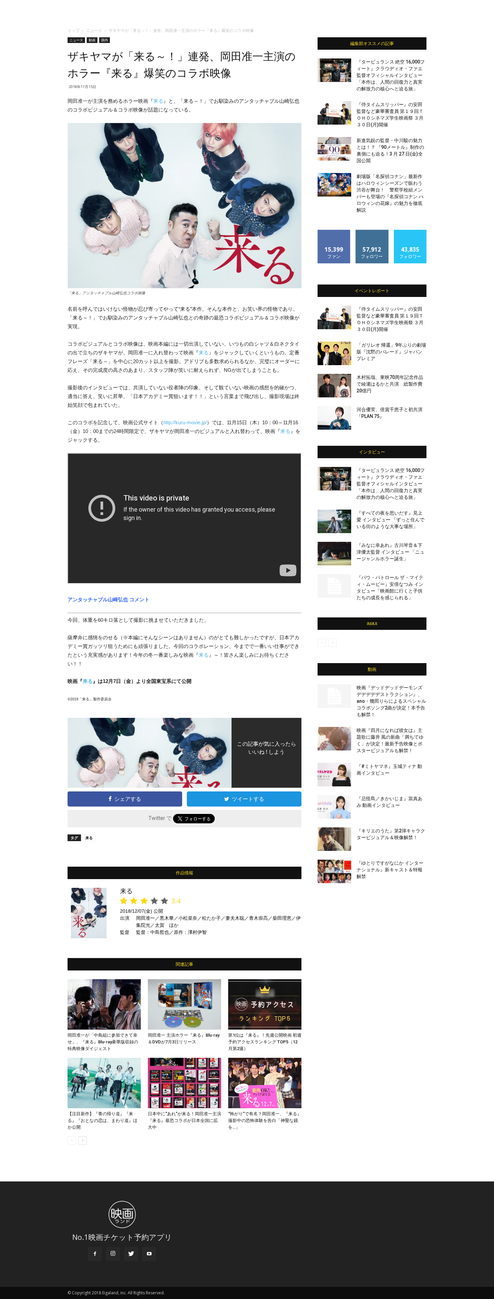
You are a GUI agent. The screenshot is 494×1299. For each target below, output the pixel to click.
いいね (334, 232)
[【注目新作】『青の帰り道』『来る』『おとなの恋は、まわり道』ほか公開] (104, 1083)
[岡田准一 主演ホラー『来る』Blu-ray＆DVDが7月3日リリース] (184, 1004)
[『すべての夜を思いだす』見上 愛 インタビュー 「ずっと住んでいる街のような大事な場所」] (334, 521)
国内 (104, 40)
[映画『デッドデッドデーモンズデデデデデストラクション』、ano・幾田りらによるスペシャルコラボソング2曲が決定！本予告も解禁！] (334, 696)
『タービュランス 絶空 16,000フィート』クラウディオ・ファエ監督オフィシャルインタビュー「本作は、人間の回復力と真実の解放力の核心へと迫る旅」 (391, 75)
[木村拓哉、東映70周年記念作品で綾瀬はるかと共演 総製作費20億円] (334, 385)
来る (158, 101)
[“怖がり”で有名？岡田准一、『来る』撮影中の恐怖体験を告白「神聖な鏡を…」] (264, 1083)
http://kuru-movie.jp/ (185, 422)
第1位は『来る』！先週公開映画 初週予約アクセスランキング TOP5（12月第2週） (264, 1042)
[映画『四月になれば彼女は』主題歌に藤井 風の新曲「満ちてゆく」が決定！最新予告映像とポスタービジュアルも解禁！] (334, 738)
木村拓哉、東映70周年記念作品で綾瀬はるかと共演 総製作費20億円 (390, 384)
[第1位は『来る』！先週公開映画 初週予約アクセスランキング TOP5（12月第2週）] (264, 1004)
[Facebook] (94, 1254)
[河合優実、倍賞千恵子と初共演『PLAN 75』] (334, 418)
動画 (92, 40)
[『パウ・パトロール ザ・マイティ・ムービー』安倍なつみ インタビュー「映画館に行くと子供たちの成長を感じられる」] (334, 586)
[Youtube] (149, 1254)
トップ (74, 30)
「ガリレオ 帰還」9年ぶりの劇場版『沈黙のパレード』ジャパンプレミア (391, 351)
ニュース (94, 30)
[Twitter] (131, 1254)
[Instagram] (113, 1254)
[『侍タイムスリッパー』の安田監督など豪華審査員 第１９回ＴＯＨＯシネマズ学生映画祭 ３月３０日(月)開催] (334, 113)
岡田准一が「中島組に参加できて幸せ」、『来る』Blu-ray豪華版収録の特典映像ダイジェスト (103, 1042)
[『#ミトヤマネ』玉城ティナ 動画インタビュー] (334, 774)
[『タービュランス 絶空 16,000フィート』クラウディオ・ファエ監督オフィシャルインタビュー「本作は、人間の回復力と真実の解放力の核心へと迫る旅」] (334, 70)
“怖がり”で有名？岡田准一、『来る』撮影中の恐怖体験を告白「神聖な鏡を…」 (264, 1120)
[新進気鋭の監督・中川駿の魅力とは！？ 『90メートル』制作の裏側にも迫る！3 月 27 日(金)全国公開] (334, 149)
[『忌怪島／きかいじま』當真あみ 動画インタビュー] (334, 807)
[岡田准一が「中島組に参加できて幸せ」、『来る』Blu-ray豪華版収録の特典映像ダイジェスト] (104, 1004)
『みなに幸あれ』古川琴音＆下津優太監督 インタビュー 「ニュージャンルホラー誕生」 (390, 552)
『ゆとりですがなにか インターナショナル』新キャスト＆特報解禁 (390, 869)
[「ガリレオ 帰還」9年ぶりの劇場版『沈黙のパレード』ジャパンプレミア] (334, 353)
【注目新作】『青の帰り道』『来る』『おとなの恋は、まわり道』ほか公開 (102, 1120)
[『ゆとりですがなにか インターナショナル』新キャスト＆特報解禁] (334, 871)
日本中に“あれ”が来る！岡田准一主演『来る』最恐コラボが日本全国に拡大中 (184, 1120)
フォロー (372, 232)
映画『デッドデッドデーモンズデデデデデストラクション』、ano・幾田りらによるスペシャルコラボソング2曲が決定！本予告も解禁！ (391, 701)
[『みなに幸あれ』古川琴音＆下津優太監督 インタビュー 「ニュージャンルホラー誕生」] (334, 553)
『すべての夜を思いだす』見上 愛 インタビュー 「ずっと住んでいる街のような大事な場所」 (390, 519)
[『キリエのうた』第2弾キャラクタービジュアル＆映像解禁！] (334, 839)
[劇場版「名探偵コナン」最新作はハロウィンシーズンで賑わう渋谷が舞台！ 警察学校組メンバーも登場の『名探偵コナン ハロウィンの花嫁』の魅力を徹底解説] (334, 185)
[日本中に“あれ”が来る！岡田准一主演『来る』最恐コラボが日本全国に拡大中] (184, 1083)
